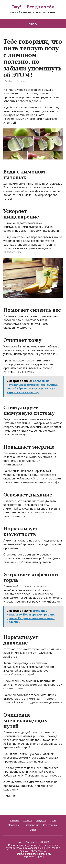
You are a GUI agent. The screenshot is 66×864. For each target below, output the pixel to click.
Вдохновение (31, 825)
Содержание (50, 825)
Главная (14, 820)
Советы (28, 820)
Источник (9, 796)
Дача (53, 820)
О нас (33, 829)
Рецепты (41, 820)
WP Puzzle (38, 856)
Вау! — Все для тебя (33, 7)
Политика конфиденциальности (33, 853)
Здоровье (22, 81)
